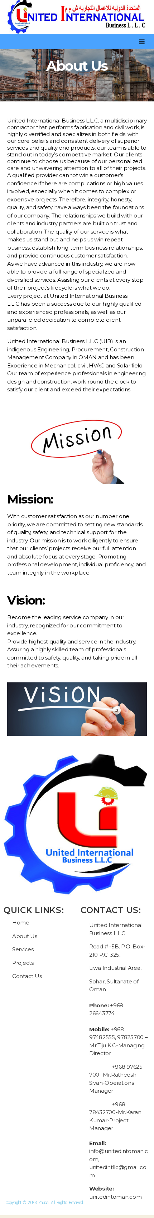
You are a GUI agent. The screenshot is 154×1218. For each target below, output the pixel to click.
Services (23, 949)
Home (20, 922)
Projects (23, 962)
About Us (24, 936)
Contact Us (27, 976)
